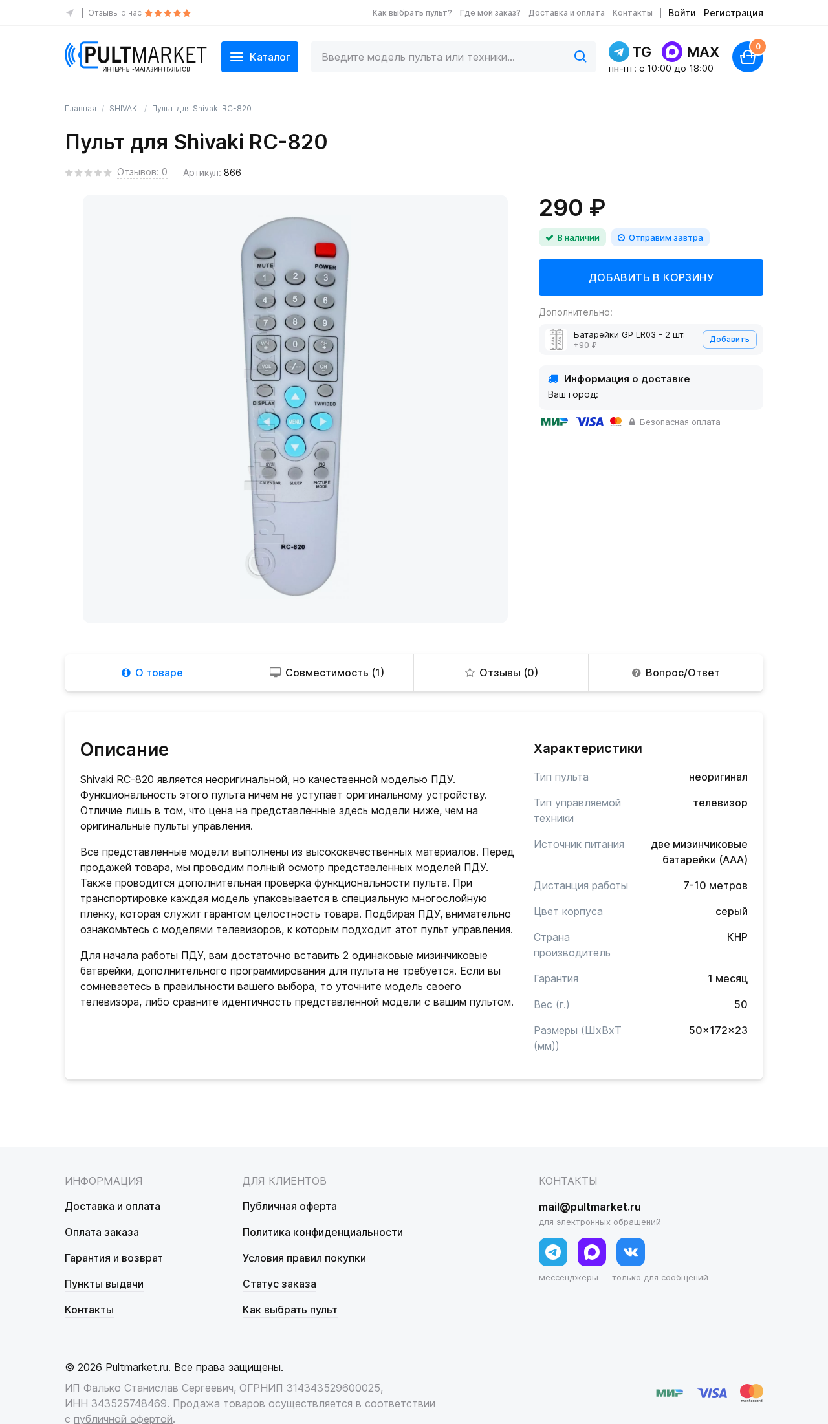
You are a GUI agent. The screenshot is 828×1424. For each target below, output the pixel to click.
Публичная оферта (290, 1206)
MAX (702, 51)
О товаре (159, 672)
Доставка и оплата (566, 12)
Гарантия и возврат (114, 1257)
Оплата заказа (102, 1231)
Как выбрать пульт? (412, 12)
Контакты (633, 12)
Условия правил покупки (304, 1257)
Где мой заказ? (490, 12)
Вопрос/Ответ (683, 672)
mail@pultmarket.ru (590, 1206)
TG (641, 51)
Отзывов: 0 (142, 171)
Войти (682, 12)
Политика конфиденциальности (323, 1231)
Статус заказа (279, 1283)
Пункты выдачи (104, 1283)
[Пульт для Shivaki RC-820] (295, 407)
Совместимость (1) (334, 672)
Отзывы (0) (508, 672)
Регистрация (733, 12)
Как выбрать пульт (290, 1309)
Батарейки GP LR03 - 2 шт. (629, 334)
